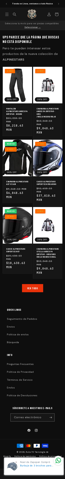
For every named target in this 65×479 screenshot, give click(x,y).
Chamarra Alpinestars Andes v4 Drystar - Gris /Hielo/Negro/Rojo (48, 112)
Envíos (11, 387)
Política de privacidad (50, 456)
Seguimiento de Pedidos (22, 318)
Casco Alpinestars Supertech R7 (15, 250)
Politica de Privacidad (20, 371)
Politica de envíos (18, 334)
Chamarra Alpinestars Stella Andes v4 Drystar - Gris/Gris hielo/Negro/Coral (48, 253)
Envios (11, 326)
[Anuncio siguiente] (58, 4)
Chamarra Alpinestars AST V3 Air (17, 182)
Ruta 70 (30, 452)
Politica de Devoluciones (22, 395)
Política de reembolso (25, 456)
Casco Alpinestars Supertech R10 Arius (46, 182)
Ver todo (32, 288)
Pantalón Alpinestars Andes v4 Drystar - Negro (17, 111)
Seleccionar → (32, 27)
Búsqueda (13, 342)
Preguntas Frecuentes (20, 364)
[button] (7, 14)
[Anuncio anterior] (6, 4)
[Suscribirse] (50, 417)
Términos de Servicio (20, 379)
